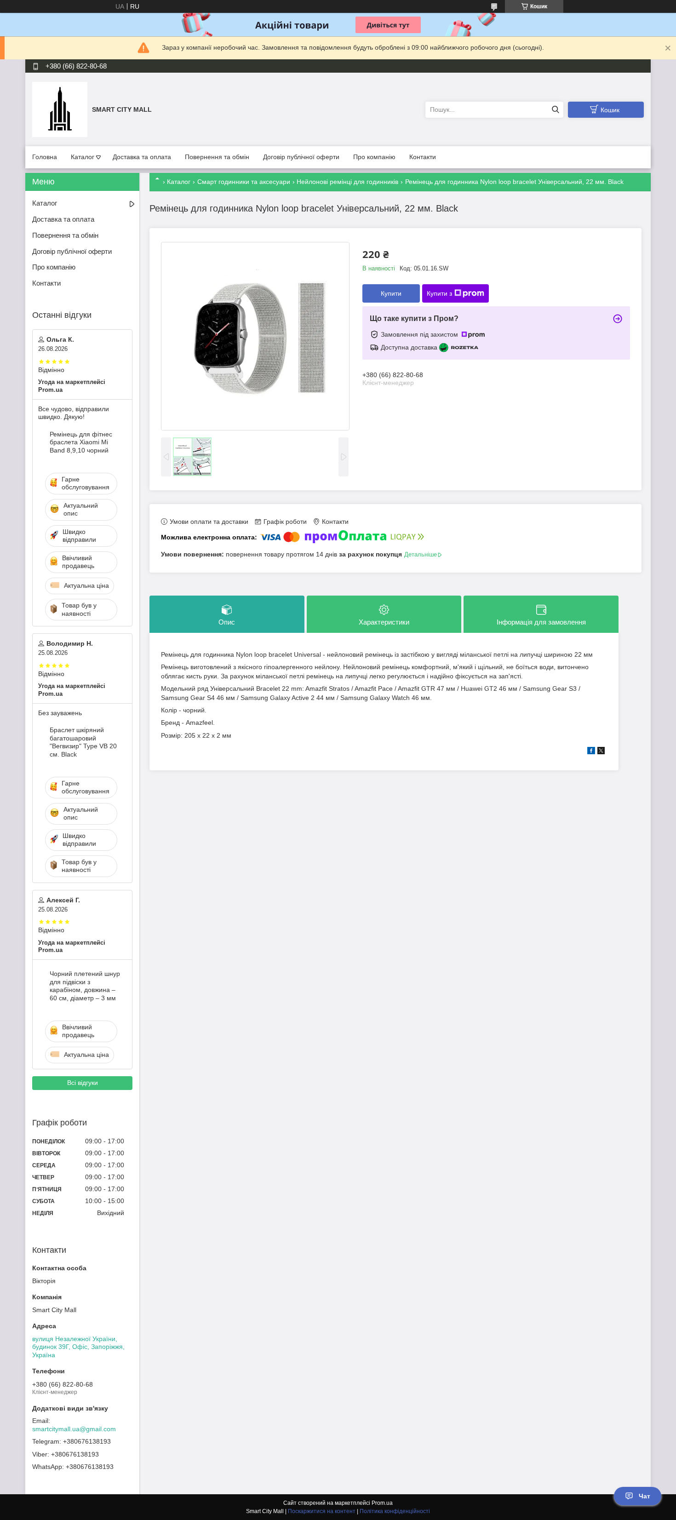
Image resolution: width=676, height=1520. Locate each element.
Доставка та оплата (142, 157)
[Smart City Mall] (59, 109)
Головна (44, 157)
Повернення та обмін (217, 157)
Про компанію (374, 157)
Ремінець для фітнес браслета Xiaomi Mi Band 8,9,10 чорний (81, 442)
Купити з (439, 293)
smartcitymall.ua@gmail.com (74, 1429)
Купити (391, 293)
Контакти (422, 157)
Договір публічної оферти (301, 157)
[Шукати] (555, 110)
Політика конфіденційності (395, 1511)
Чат (644, 1496)
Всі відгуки (82, 1082)
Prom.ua (382, 1503)
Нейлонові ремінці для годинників (347, 181)
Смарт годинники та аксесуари (243, 181)
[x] (601, 752)
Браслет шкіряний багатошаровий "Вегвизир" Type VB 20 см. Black (83, 742)
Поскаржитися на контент (321, 1511)
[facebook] (591, 752)
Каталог (82, 157)
